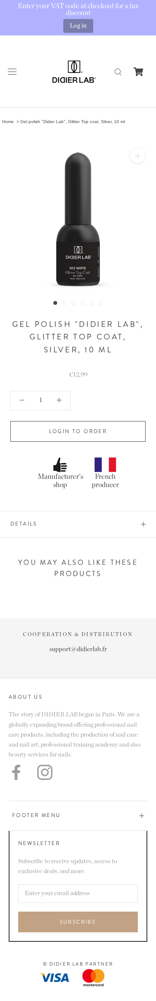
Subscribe (78, 922)
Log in (78, 25)
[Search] (118, 71)
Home (8, 121)
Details (23, 524)
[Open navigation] (12, 71)
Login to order (78, 431)
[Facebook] (16, 772)
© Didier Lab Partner (78, 963)
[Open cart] (138, 71)
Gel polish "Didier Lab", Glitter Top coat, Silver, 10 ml (72, 121)
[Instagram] (44, 772)
